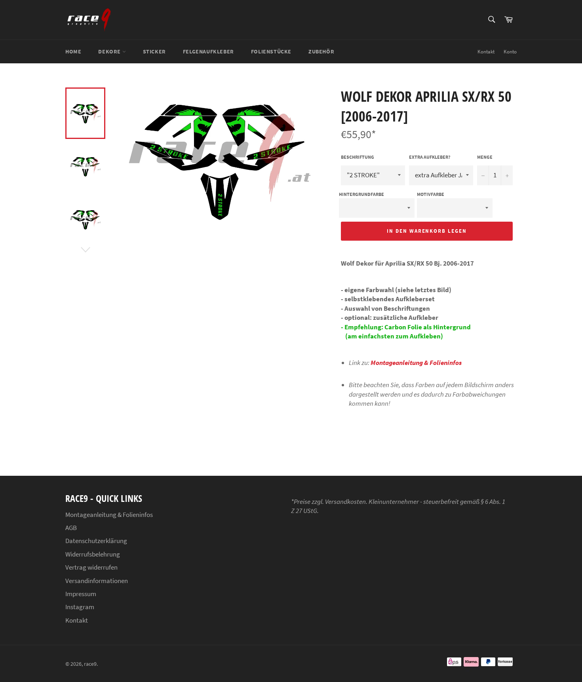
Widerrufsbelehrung (92, 554)
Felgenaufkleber (208, 51)
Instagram (79, 606)
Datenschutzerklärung (96, 540)
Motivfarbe (430, 194)
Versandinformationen (96, 580)
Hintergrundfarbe (361, 194)
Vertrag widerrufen (91, 567)
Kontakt (486, 51)
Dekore (110, 51)
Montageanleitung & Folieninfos (416, 362)
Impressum (80, 593)
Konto (510, 51)
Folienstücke (271, 51)
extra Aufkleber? (430, 157)
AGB (71, 527)
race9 (90, 664)
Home (73, 51)
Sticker (154, 51)
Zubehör (321, 51)
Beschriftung (357, 157)
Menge (485, 157)
